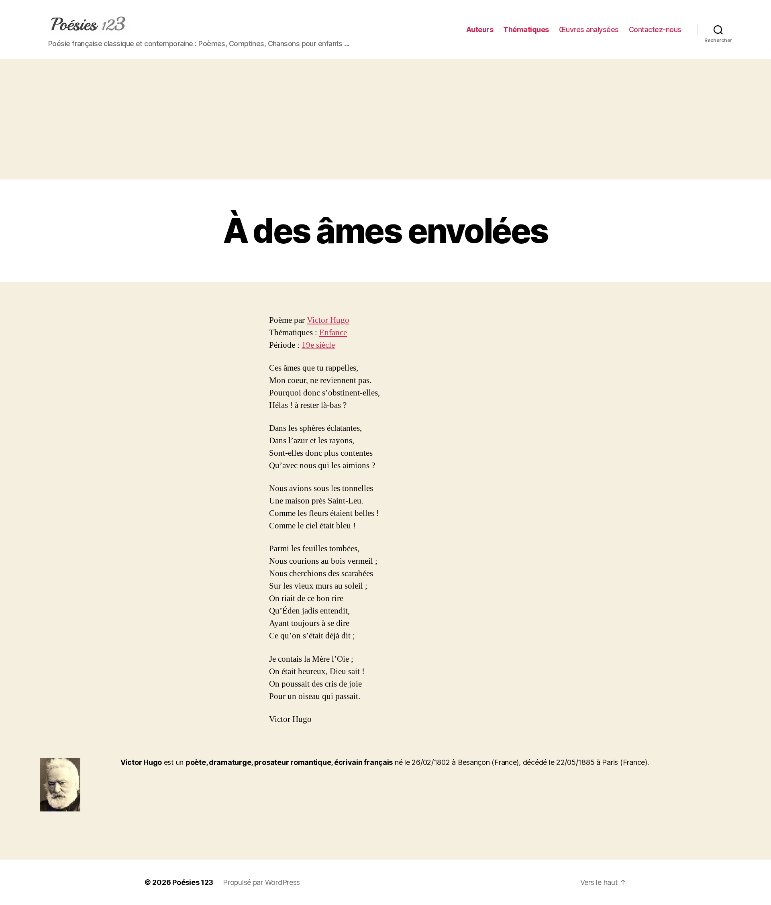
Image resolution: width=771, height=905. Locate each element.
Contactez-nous (655, 29)
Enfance (333, 332)
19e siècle (318, 345)
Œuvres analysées (589, 29)
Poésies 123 (192, 882)
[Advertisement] (385, 119)
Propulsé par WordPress (261, 882)
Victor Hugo (328, 320)
